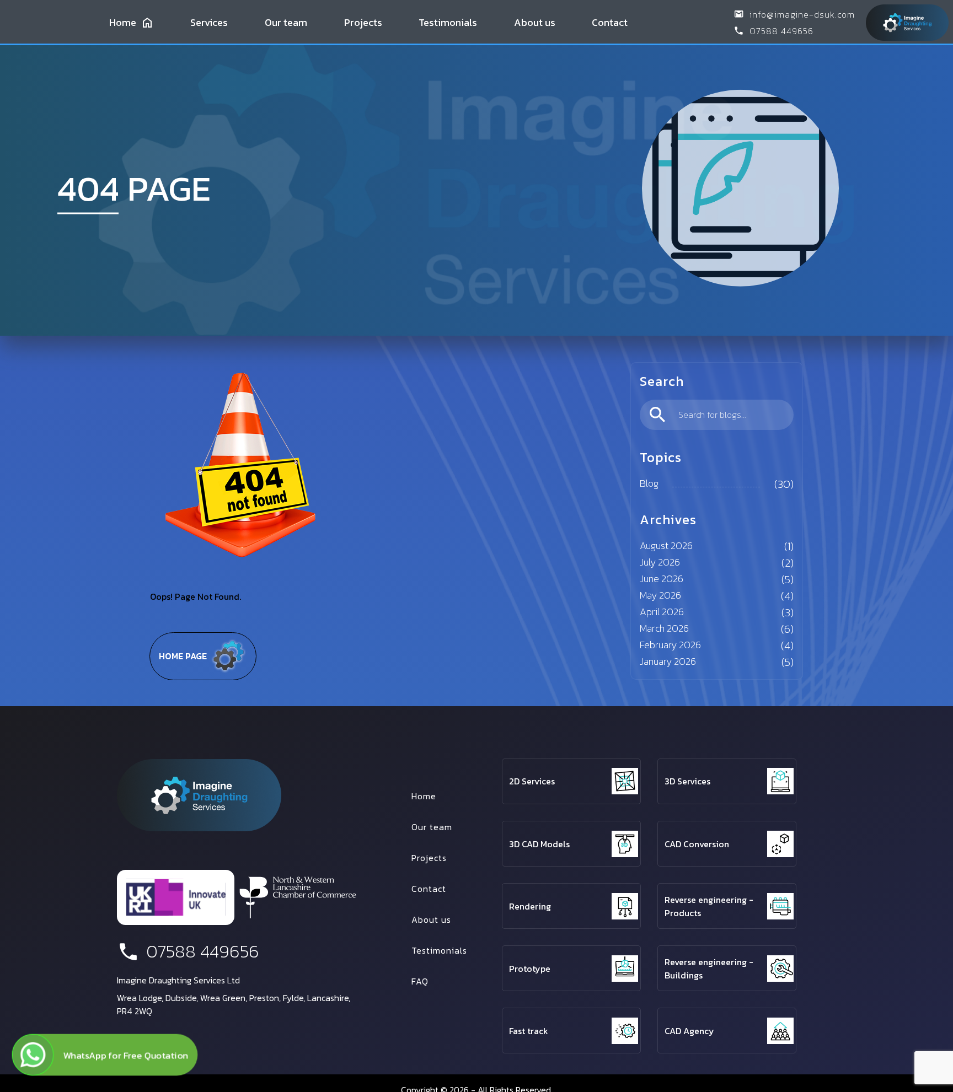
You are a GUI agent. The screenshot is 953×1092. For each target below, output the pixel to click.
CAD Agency (689, 1030)
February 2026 (670, 644)
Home (122, 22)
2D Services (532, 781)
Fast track (528, 1030)
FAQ (420, 981)
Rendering (530, 906)
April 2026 (662, 611)
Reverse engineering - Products (709, 906)
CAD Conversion (697, 844)
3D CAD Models (539, 844)
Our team (286, 22)
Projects (363, 22)
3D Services (687, 781)
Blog (649, 483)
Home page (183, 656)
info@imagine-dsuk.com (802, 14)
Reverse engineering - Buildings (709, 968)
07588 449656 (781, 30)
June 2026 (661, 578)
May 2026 (660, 595)
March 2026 (664, 628)
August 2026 (666, 545)
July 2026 (660, 562)
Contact (610, 22)
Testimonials (448, 22)
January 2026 (668, 661)
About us (534, 22)
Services (209, 22)
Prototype (529, 968)
